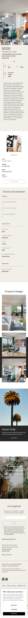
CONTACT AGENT (14, 181)
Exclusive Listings (11, 585)
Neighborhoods (21, 585)
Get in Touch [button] (14, 490)
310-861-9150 (5, 551)
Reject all (14, 605)
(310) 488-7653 (6, 166)
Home (3, 585)
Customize (14, 609)
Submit (14, 523)
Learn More (14, 438)
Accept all (14, 613)
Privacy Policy (9, 534)
